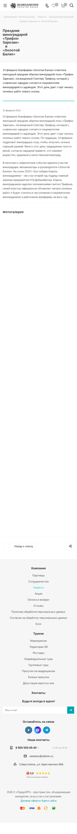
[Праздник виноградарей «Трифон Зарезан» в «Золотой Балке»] (38, 253)
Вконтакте (28, 730)
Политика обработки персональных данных (38, 611)
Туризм (38, 633)
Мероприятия (38, 640)
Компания (38, 568)
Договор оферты (31, 800)
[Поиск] (71, 6)
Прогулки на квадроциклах (38, 671)
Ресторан (38, 652)
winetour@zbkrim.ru (41, 756)
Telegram (46, 730)
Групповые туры (38, 664)
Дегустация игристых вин (38, 683)
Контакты (38, 692)
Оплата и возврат (38, 599)
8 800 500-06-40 (26, 747)
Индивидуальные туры (38, 658)
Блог (38, 623)
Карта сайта (49, 800)
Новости (38, 587)
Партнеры (38, 575)
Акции (38, 593)
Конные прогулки (38, 677)
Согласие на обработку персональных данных (38, 617)
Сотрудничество (38, 581)
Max (37, 730)
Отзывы (38, 605)
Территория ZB (38, 646)
